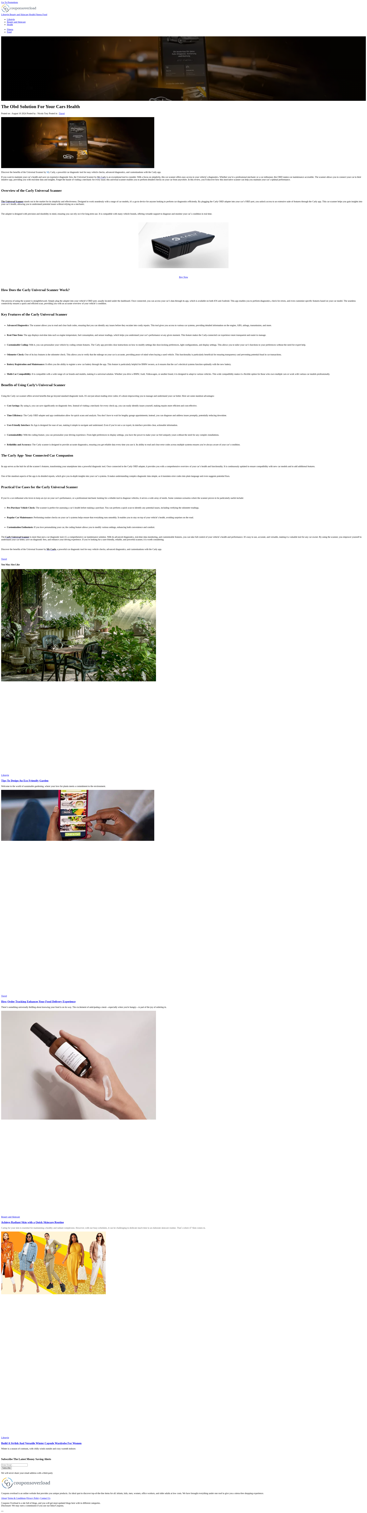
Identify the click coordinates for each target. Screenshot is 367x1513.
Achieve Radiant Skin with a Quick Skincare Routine (32, 1222)
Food (44, 14)
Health (32, 14)
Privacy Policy (33, 1498)
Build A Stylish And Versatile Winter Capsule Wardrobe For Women (41, 1443)
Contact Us (45, 1498)
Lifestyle (5, 14)
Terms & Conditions (16, 1498)
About (4, 1498)
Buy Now (183, 277)
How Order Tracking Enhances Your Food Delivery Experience (38, 1001)
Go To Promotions (9, 2)
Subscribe (6, 1468)
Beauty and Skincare (19, 14)
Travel (62, 113)
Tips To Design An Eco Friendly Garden (24, 780)
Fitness (39, 14)
